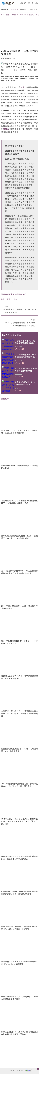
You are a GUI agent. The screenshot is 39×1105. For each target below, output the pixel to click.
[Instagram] (29, 3)
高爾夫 (9, 299)
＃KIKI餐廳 (5, 14)
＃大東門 (14, 14)
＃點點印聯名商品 (27, 14)
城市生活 (24, 9)
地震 (3, 299)
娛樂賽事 (5, 9)
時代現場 (14, 9)
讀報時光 (33, 9)
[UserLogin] (32, 3)
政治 (16, 299)
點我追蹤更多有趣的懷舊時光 (13, 294)
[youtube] (21, 3)
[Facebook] (25, 3)
